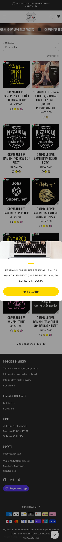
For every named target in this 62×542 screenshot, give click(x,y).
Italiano (27, 536)
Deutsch (17, 536)
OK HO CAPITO (31, 291)
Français (7, 536)
